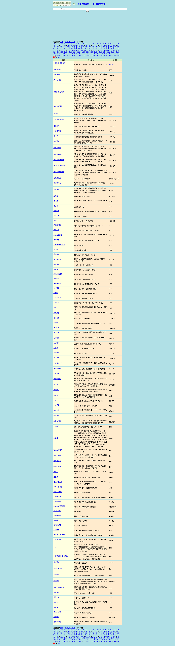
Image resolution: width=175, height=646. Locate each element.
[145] (118, 55)
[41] (54, 47)
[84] (72, 50)
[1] (54, 43)
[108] (95, 52)
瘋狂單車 (56, 410)
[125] (101, 53)
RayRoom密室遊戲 (59, 506)
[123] (93, 53)
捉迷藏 (56, 520)
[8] (73, 43)
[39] (114, 45)
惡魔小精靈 (57, 612)
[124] (97, 53)
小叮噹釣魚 (57, 496)
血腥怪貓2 (57, 323)
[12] (86, 43)
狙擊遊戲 (56, 141)
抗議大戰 (56, 530)
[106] (87, 52)
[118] (71, 53)
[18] (108, 43)
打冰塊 (56, 395)
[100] (61, 52)
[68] (82, 48)
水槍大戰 (56, 332)
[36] (104, 45)
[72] (97, 48)
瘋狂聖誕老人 (58, 450)
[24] (61, 45)
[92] (100, 50)
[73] (100, 48)
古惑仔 (56, 547)
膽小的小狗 (57, 511)
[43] (61, 47)
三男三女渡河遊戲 (59, 534)
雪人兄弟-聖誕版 (59, 587)
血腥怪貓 (56, 390)
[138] (88, 55)
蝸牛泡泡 (56, 313)
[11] (83, 43)
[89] (90, 50)
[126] (105, 53)
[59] (118, 47)
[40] (118, 45)
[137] (84, 55)
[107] (91, 52)
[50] (86, 47)
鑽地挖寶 (56, 581)
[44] (65, 47)
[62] (61, 48)
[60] (54, 48)
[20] (115, 43)
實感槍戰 (56, 617)
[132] (63, 55)
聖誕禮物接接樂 (59, 120)
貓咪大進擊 (57, 455)
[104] (78, 52)
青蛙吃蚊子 (57, 515)
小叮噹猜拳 (57, 501)
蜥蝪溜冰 (56, 278)
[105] (83, 52)
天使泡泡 (56, 373)
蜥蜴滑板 (56, 592)
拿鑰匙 (56, 220)
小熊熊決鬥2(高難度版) (61, 556)
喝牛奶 (56, 136)
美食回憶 (56, 327)
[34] (97, 45)
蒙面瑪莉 (56, 607)
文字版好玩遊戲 (82, 4)
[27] (72, 45)
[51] (90, 47)
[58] (114, 47)
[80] (58, 50)
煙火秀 (56, 206)
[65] (72, 48)
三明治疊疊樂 (58, 487)
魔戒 (55, 400)
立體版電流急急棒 (59, 245)
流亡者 (56, 438)
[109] (100, 52)
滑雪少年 (56, 597)
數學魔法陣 (57, 69)
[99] (58, 52)
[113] (117, 52)
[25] (65, 45)
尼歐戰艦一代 (58, 363)
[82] (65, 50)
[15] (97, 43)
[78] (118, 48)
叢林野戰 (56, 288)
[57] (111, 47)
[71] (93, 48)
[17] (104, 43)
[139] (93, 55)
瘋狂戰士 (56, 574)
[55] (104, 47)
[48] (79, 47)
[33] (93, 45)
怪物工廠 (56, 230)
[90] (93, 50)
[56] (107, 47)
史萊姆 (111, 64)
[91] (97, 50)
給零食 (56, 196)
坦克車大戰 (57, 225)
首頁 (61, 42)
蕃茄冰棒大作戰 (59, 92)
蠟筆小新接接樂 (59, 172)
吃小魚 (56, 384)
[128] (114, 53)
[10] (79, 43)
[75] (107, 48)
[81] (61, 50)
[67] (79, 48)
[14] (94, 43)
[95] (111, 50)
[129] (118, 53)
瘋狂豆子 (56, 264)
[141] (101, 55)
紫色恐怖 (56, 415)
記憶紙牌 (56, 352)
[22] (54, 45)
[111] (108, 52)
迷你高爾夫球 (58, 274)
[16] (101, 43)
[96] (114, 50)
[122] (88, 53)
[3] (59, 43)
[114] (54, 53)
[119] (75, 53)
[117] (67, 53)
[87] (82, 50)
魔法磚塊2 (57, 358)
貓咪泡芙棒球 (58, 154)
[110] (104, 52)
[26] (68, 45)
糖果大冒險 (57, 80)
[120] (80, 53)
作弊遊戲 (56, 190)
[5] (65, 43)
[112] (112, 52)
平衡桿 (56, 293)
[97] (118, 50)
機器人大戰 (57, 421)
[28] (75, 45)
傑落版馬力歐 (58, 568)
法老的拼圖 (57, 379)
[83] (68, 50)
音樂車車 (56, 240)
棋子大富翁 (57, 297)
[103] (74, 52)
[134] (71, 55)
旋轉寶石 (56, 343)
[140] (97, 55)
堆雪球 (56, 477)
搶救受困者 (57, 461)
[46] (72, 47)
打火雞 (56, 249)
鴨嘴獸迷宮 (57, 183)
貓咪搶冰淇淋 (58, 106)
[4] (62, 43)
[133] (67, 55)
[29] (79, 45)
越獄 (55, 307)
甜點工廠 (56, 126)
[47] (75, 47)
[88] (86, 50)
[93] (104, 50)
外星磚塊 (56, 318)
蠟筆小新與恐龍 (59, 160)
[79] (54, 50)
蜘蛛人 (56, 269)
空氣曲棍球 (57, 283)
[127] (110, 53)
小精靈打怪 (57, 539)
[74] (104, 48)
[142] (105, 55)
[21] (118, 43)
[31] (86, 45)
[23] (58, 45)
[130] (54, 55)
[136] (80, 55)
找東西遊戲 (57, 148)
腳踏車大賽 (57, 622)
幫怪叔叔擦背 (58, 492)
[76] (111, 48)
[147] (58, 57)
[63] (65, 48)
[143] (110, 55)
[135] (75, 55)
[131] (58, 55)
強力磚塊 (56, 338)
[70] (90, 48)
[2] (56, 43)
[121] (84, 53)
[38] (111, 45)
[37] (107, 45)
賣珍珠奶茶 (57, 525)
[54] (100, 47)
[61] (58, 48)
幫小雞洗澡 (57, 259)
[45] (68, 47)
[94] (107, 50)
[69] (86, 48)
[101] (65, 52)
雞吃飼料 (56, 254)
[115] (58, 53)
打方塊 (56, 201)
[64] (68, 48)
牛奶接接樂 (57, 131)
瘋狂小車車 (57, 466)
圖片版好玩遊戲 (99, 4)
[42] (58, 47)
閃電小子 (56, 302)
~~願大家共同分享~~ (60, 63)
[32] (90, 45)
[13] (90, 43)
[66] (75, 48)
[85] (75, 50)
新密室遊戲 (57, 74)
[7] (71, 43)
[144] (114, 55)
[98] (54, 52)
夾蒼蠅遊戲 (57, 178)
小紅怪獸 (56, 405)
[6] (68, 43)
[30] (82, 45)
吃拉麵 (56, 113)
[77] (114, 48)
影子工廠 (56, 215)
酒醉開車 (56, 211)
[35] (100, 45)
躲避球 (56, 348)
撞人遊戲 (56, 562)
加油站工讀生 (58, 482)
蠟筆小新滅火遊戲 (59, 165)
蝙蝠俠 (56, 602)
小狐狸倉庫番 (58, 235)
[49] (82, 47)
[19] (111, 43)
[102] (70, 52)
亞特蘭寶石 (57, 368)
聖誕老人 (56, 426)
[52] (93, 47)
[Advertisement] (55, 26)
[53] (97, 47)
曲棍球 (56, 472)
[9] (76, 43)
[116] (63, 53)
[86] (79, 50)
